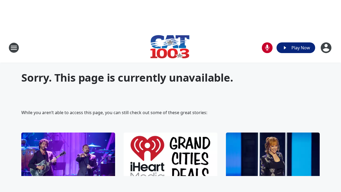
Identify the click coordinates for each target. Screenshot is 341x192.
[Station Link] (170, 48)
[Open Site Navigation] (14, 47)
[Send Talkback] (267, 47)
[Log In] (326, 47)
